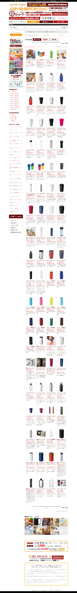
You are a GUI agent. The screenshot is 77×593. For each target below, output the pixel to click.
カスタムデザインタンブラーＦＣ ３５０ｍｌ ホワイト (51, 108)
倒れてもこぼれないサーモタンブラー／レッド (51, 464)
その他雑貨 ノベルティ (14, 211)
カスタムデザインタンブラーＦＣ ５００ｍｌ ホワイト (30, 130)
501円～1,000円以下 (15, 107)
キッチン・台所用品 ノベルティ (16, 151)
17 (53, 42)
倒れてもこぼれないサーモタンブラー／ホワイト (30, 464)
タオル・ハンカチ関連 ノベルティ (16, 144)
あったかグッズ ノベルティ (15, 202)
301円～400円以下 (15, 103)
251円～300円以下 (15, 101)
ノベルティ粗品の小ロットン (30, 31)
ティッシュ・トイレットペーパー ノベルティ (16, 148)
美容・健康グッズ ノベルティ (15, 171)
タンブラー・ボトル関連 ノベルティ (16, 137)
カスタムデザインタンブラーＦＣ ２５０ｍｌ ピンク (61, 130)
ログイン (16, 34)
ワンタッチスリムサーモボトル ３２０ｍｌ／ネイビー (51, 239)
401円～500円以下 (15, 105)
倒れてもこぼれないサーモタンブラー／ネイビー (40, 464)
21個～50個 (13, 116)
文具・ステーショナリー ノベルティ (16, 133)
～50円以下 (13, 91)
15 (50, 42)
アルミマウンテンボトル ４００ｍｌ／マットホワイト (40, 394)
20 (58, 42)
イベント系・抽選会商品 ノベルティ (16, 193)
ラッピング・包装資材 (14, 208)
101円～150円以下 (15, 95)
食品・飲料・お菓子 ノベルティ (16, 182)
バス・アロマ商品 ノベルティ (15, 157)
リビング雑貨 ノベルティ (15, 160)
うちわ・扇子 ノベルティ (15, 196)
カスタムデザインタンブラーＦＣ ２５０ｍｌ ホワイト (40, 130)
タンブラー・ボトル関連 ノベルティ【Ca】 (46, 31)
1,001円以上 (13, 109)
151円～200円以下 (15, 97)
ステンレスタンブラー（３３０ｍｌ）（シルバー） (61, 61)
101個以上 (13, 120)
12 (45, 42)
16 (51, 42)
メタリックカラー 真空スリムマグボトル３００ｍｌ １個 (30, 239)
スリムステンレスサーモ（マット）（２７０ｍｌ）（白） (40, 282)
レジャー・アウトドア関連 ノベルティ (16, 164)
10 (42, 42)
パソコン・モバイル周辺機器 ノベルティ (16, 179)
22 (45, 43)
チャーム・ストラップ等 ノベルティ (16, 175)
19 (56, 42)
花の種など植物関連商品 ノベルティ (16, 168)
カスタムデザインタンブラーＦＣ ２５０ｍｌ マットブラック (51, 130)
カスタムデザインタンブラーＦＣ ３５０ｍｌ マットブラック (40, 108)
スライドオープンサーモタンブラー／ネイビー (61, 370)
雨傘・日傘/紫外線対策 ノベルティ (16, 186)
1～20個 (12, 114)
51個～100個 (13, 118)
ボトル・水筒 (46, 35)
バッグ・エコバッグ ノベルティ (16, 126)
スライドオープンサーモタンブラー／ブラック (40, 370)
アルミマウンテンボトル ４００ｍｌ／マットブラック (61, 394)
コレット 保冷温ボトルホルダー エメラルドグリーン (61, 309)
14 (48, 42)
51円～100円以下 (15, 93)
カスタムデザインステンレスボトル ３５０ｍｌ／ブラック (61, 239)
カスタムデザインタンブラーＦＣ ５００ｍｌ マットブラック (61, 108)
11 (44, 42)
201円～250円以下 (15, 99)
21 (59, 42)
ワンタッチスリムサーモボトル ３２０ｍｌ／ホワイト (40, 239)
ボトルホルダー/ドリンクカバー (31, 35)
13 (47, 42)
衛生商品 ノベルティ (14, 205)
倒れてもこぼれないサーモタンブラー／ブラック (61, 441)
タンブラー (61, 35)
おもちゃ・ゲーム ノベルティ (15, 199)
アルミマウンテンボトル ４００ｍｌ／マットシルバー (51, 394)
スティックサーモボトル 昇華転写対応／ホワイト (30, 195)
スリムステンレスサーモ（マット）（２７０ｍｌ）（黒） (30, 282)
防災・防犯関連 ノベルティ (15, 140)
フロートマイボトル (61, 150)
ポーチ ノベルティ (13, 129)
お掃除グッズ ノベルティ (15, 154)
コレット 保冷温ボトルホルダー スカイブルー (30, 309)
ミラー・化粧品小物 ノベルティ (16, 189)
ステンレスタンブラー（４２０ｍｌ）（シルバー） (30, 85)
